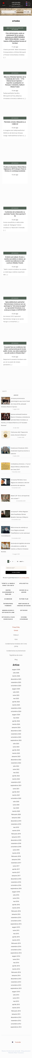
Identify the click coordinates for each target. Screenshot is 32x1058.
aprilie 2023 (16, 750)
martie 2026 (16, 676)
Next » (22, 561)
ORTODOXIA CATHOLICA (16, 3)
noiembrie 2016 (16, 882)
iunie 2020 (16, 805)
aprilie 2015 (16, 937)
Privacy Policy (16, 627)
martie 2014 (16, 969)
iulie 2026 (16, 673)
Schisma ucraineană (24, 618)
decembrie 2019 (16, 821)
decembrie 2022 (16, 760)
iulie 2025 (16, 692)
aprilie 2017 (16, 869)
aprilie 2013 (16, 1004)
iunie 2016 (16, 898)
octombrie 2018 (16, 846)
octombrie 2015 (16, 921)
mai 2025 (16, 698)
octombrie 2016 (16, 885)
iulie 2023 (16, 743)
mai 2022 (16, 772)
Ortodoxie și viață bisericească (8, 618)
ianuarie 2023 (16, 756)
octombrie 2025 (16, 685)
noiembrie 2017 (16, 863)
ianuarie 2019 (16, 837)
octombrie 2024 (16, 711)
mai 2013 (16, 1001)
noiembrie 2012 (16, 1020)
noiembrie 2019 (16, 824)
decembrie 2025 (16, 679)
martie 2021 (16, 795)
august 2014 (16, 956)
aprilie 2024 (16, 721)
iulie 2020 (16, 801)
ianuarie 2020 (16, 817)
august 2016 (16, 892)
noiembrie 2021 (16, 782)
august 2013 (16, 991)
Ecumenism (8, 599)
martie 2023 (16, 753)
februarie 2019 (16, 834)
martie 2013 (16, 1008)
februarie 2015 (16, 943)
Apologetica (23, 583)
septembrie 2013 (16, 988)
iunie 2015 (16, 930)
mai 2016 (16, 901)
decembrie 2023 (16, 731)
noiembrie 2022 (16, 763)
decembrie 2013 (16, 979)
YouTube (3, 5)
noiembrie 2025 (16, 682)
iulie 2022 (16, 766)
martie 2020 (16, 811)
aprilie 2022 (16, 776)
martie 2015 (16, 940)
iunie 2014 (16, 959)
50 (17, 561)
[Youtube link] (3, 3)
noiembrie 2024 (16, 708)
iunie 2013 (16, 998)
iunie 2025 (16, 695)
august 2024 (16, 714)
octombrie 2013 (16, 985)
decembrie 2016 (16, 879)
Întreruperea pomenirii (8, 604)
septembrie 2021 (16, 785)
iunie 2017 (16, 866)
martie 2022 (16, 779)
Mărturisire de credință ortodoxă (15, 28)
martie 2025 (16, 705)
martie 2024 (16, 724)
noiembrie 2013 (16, 982)
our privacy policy (24, 577)
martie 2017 (16, 872)
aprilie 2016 (16, 904)
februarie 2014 (16, 972)
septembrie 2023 (16, 740)
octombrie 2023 (16, 737)
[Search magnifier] (15, 12)
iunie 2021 (16, 789)
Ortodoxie (14, 73)
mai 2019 (16, 827)
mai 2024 (16, 718)
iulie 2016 (16, 895)
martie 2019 (16, 830)
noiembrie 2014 (16, 946)
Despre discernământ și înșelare (8, 592)
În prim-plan (23, 599)
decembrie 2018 (16, 840)
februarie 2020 (16, 814)
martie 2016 (16, 908)
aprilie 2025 (16, 702)
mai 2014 (16, 962)
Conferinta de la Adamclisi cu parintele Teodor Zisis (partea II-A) (15, 214)
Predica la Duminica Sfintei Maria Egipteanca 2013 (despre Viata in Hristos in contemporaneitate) (15, 169)
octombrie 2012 (16, 1024)
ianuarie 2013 (16, 1014)
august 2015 (16, 927)
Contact (16, 630)
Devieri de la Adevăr (23, 591)
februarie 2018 (16, 856)
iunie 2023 (16, 747)
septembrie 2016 (16, 888)
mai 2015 (16, 933)
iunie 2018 (16, 850)
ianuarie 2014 (16, 975)
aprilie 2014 (16, 966)
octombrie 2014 (16, 950)
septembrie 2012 (16, 1027)
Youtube (18, 1042)
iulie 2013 (16, 995)
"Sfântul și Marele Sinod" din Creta (8, 584)
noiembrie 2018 (16, 843)
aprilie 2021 (16, 792)
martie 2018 (16, 853)
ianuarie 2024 (16, 727)
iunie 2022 (16, 769)
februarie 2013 (16, 1011)
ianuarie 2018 (16, 859)
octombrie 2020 (16, 798)
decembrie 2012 (16, 1017)
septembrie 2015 (16, 924)
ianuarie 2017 (16, 875)
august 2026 (16, 669)
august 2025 (16, 689)
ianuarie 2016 (16, 914)
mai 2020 (16, 808)
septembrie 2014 (16, 953)
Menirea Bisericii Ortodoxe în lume (8, 611)
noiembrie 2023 (16, 734)
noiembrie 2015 (16, 917)
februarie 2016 (16, 911)
